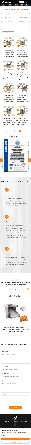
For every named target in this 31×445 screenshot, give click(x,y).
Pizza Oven (22, 25)
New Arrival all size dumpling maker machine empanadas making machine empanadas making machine (9, 121)
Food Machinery (20, 9)
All (8, 13)
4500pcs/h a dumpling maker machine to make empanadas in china (22, 98)
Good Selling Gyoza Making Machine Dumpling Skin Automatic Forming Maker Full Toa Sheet (9, 76)
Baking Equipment (8, 17)
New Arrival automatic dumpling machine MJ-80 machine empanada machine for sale (22, 121)
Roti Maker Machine (8, 28)
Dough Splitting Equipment (22, 28)
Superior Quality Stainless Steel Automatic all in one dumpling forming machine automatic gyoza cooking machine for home (22, 53)
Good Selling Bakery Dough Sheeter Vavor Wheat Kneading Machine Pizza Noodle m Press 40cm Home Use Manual (15, 329)
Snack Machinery (8, 21)
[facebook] (26, 2)
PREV (6, 131)
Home (2, 9)
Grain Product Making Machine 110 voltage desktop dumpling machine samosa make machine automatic (22, 76)
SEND (15, 407)
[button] (1, 160)
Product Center (10, 9)
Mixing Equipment (22, 21)
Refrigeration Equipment (23, 17)
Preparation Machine (8, 32)
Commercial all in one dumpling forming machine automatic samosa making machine (9, 99)
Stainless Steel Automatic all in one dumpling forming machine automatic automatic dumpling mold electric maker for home (9, 53)
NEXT (25, 131)
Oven (23, 13)
